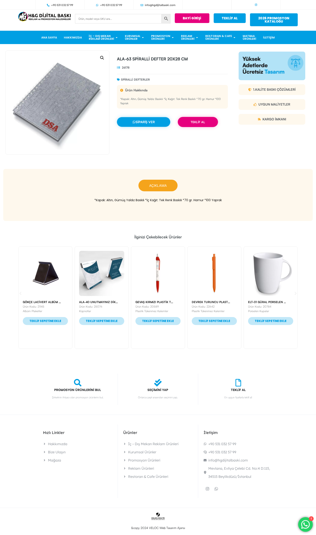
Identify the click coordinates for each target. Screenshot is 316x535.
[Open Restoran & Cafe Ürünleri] (234, 37)
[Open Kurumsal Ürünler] (142, 37)
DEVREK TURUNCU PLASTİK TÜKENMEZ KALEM (168, 302)
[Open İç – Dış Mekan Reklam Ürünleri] (116, 37)
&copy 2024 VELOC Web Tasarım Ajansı (158, 528)
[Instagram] (256, 4)
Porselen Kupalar (202, 311)
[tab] (158, 185)
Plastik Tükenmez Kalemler (95, 311)
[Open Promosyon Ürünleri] (172, 37)
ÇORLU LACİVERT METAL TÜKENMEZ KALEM (278, 302)
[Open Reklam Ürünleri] (197, 37)
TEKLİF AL (198, 122)
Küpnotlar (29, 311)
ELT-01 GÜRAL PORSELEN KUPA (213, 302)
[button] (102, 58)
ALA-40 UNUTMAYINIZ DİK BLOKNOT (48, 302)
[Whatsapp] (216, 489)
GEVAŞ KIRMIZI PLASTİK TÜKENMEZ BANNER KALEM (115, 302)
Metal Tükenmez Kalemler (264, 311)
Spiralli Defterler (135, 79)
